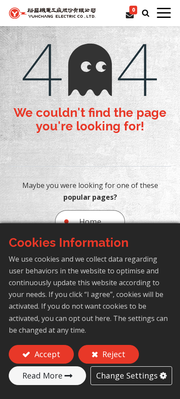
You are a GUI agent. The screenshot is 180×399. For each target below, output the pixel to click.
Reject (112, 354)
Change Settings (127, 375)
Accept (46, 354)
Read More (42, 375)
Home (90, 221)
